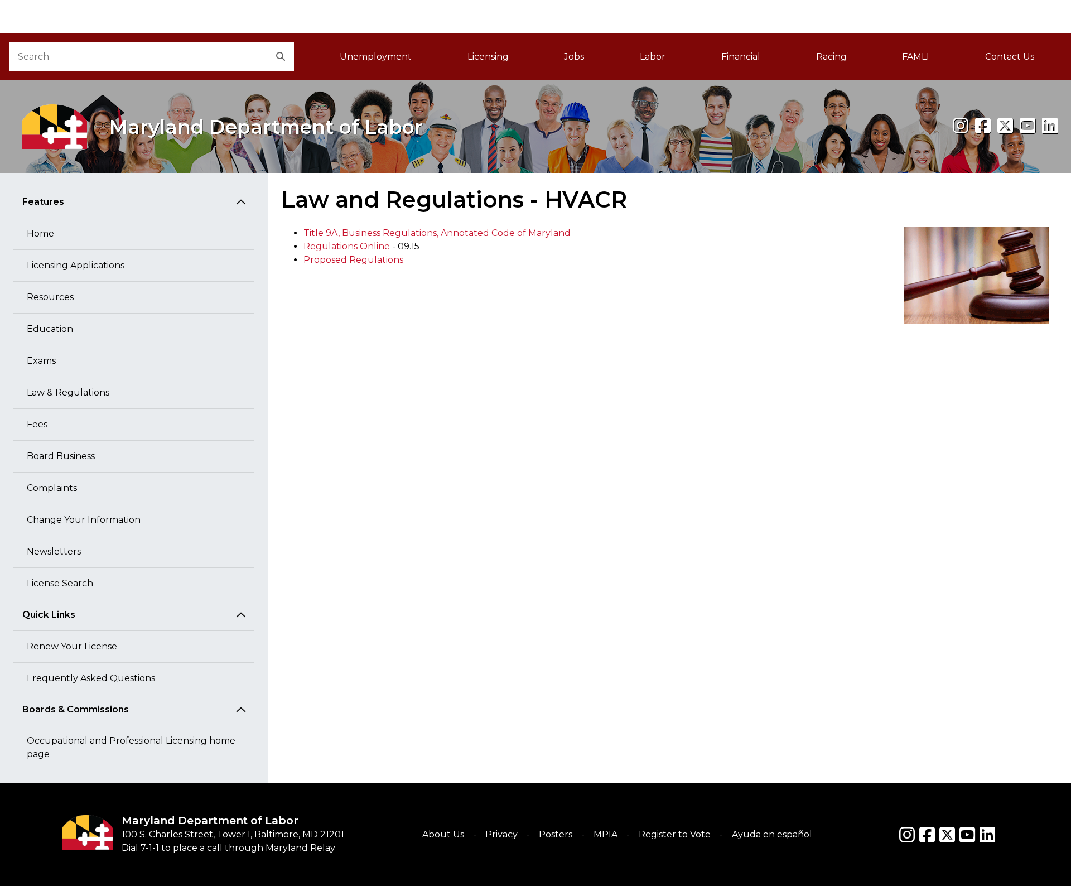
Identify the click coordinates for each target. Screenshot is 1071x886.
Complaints (52, 488)
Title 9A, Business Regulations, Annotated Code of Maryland (437, 233)
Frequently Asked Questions (91, 678)
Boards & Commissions (75, 709)
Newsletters (54, 551)
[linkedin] (1050, 126)
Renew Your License (72, 646)
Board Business (61, 456)
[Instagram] (960, 126)
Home (40, 233)
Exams (41, 360)
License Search (60, 583)
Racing (831, 56)
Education (50, 329)
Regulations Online (346, 246)
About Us (443, 834)
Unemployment (376, 56)
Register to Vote (675, 834)
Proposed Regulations (353, 259)
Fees (37, 424)
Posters (555, 834)
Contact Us (1009, 56)
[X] (1005, 126)
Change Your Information (84, 519)
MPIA (605, 834)
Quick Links (48, 614)
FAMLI (929, 60)
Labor (652, 56)
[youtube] (1027, 126)
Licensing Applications (75, 265)
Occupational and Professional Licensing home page (131, 747)
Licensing (488, 56)
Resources (50, 297)
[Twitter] (947, 835)
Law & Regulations (68, 392)
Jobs (574, 56)
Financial (740, 56)
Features (43, 201)
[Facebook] (983, 126)
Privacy (501, 834)
